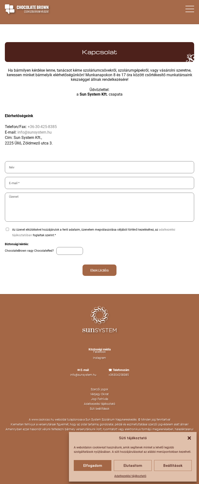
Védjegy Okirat (99, 394)
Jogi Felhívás (99, 399)
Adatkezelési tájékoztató (130, 476)
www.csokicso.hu (43, 419)
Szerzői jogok (99, 389)
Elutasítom (133, 465)
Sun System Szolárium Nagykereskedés (111, 419)
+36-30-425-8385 (42, 126)
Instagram (99, 358)
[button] (189, 438)
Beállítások (172, 465)
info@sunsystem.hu (34, 132)
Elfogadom (92, 465)
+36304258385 (118, 375)
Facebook (99, 352)
